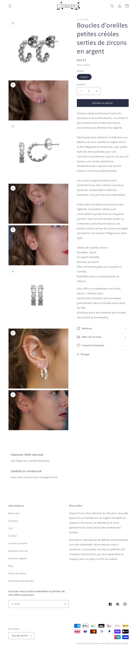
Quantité (81, 84)
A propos (13, 520)
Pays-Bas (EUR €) (20, 635)
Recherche (14, 513)
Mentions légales (17, 558)
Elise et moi (87, 643)
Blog (10, 565)
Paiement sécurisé (18, 550)
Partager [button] (85, 354)
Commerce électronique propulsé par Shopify (111, 643)
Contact (12, 535)
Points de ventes (17, 573)
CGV (10, 528)
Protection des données (21, 580)
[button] (10, 6)
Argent (84, 76)
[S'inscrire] (64, 604)
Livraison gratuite (17, 543)
